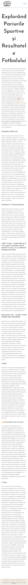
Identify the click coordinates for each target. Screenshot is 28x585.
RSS (24, 580)
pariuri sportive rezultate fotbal (10, 121)
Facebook (6, 580)
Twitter (12, 580)
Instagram (18, 580)
